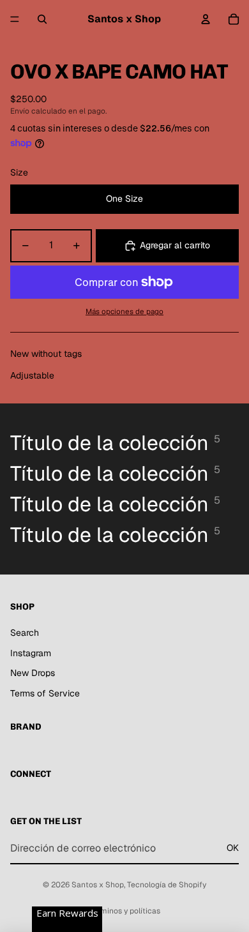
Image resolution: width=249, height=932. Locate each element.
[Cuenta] (206, 19)
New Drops (32, 673)
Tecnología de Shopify (166, 885)
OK (233, 847)
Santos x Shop (98, 885)
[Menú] (14, 19)
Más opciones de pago (124, 311)
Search (24, 632)
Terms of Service (45, 693)
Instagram (30, 653)
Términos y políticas (124, 911)
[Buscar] (42, 19)
